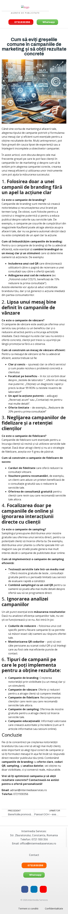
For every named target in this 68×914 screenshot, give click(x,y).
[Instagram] (43, 889)
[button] (58, 9)
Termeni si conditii (28, 908)
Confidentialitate (54, 908)
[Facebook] (24, 889)
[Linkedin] (34, 889)
